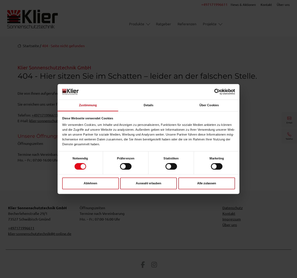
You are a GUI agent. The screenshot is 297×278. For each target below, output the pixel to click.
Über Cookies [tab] (209, 105)
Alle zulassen (206, 183)
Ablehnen (90, 183)
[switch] (126, 166)
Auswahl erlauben (148, 183)
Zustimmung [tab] (88, 105)
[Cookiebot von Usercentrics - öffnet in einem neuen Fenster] (217, 92)
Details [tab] (149, 105)
